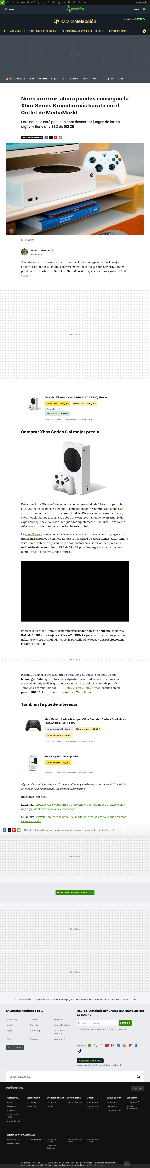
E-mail (60, 137)
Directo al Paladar (75, 1102)
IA (102, 78)
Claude (95, 999)
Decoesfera (112, 1106)
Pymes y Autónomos (132, 1107)
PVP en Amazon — (58, 762)
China (31, 78)
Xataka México (13, 1139)
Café (94, 78)
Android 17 (83, 999)
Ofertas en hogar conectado (111, 30)
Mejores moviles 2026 (45, 999)
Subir (135, 1088)
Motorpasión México (92, 1140)
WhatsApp (89, 1045)
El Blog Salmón (133, 1102)
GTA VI (85, 78)
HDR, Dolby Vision (69, 688)
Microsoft (91, 829)
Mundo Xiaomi (13, 1120)
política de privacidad (116, 1029)
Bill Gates (43, 78)
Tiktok (79, 1050)
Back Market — (57, 413)
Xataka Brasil (13, 1143)
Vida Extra (31, 1106)
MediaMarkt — (84, 403)
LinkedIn (136, 1045)
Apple (9, 1030)
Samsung (35, 1030)
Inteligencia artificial (59, 1032)
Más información (97, 1165)
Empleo (34, 1038)
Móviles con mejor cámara (116, 999)
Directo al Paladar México (75, 1140)
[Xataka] (2, 2)
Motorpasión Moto (92, 1107)
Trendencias (112, 1102)
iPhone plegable (67, 999)
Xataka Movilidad (62, 1024)
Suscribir (125, 1023)
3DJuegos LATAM (34, 1139)
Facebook (139, 31)
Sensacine (51, 1102)
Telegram (144, 31)
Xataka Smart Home (13, 1115)
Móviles (10, 1024)
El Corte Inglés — (88, 729)
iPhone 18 (74, 78)
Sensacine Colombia (51, 1146)
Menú (12, 9)
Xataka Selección (75, 21)
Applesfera (12, 1110)
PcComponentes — (59, 735)
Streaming (12, 1019)
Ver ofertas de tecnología (69, 829)
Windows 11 (59, 1038)
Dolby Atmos (92, 688)
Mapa (120, 78)
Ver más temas (15, 1047)
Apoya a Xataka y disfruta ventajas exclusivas (98, 1065)
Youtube (107, 1045)
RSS (124, 1045)
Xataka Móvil (12, 1106)
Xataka (75, 8)
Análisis (34, 1019)
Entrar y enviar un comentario (76, 892)
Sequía (54, 78)
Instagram (112, 1045)
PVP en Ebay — (57, 403)
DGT (63, 78)
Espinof (50, 1106)
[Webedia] (15, 1087)
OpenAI (110, 78)
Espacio (58, 1019)
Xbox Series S (33, 534)
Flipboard (55, 137)
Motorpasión (92, 1102)
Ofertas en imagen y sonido (77, 30)
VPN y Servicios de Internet (43, 30)
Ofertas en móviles (14, 30)
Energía (34, 1024)
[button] (42, 250)
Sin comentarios (34, 137)
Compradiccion (114, 1110)
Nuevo (137, 9)
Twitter (51, 137)
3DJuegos (31, 1102)
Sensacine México (51, 1140)
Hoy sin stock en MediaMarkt (59, 729)
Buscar (138, 1076)
